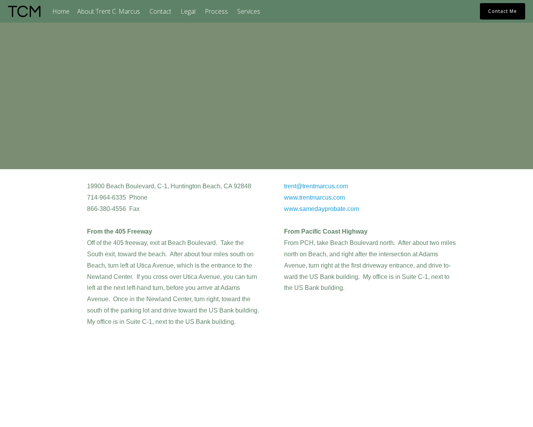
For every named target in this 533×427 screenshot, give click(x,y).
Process (216, 11)
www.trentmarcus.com (314, 197)
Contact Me (502, 11)
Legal (188, 11)
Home (60, 11)
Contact (160, 11)
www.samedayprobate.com (321, 208)
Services (248, 11)
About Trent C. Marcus (108, 11)
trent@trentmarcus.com (316, 186)
